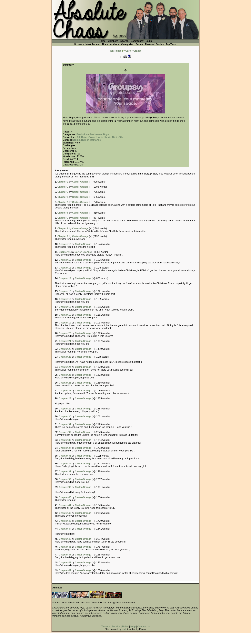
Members (113, 41)
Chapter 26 (65, 382)
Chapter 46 (65, 546)
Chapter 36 (65, 463)
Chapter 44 (65, 528)
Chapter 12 (65, 259)
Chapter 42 (65, 513)
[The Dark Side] (60, 597)
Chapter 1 (62, 181)
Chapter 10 (65, 244)
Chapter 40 (65, 497)
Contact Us (143, 626)
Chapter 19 (65, 322)
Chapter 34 (65, 448)
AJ (78, 137)
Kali (124, 629)
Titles (105, 44)
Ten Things (116, 50)
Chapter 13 (65, 267)
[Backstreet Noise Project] (97, 597)
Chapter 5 (62, 202)
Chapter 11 (65, 252)
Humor (85, 140)
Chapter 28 (65, 398)
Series (139, 44)
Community (137, 41)
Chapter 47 (65, 554)
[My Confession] (79, 597)
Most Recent (92, 44)
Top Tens (171, 44)
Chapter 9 (62, 236)
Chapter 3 (62, 192)
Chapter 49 (65, 570)
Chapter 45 (65, 539)
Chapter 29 (65, 408)
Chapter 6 (62, 212)
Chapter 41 (65, 505)
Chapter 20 (65, 333)
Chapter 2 (62, 186)
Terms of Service (110, 626)
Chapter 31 (65, 424)
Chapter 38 (65, 479)
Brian (84, 137)
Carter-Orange (133, 50)
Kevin (108, 137)
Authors (114, 44)
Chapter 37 (65, 471)
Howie (99, 137)
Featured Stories (154, 44)
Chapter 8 (62, 228)
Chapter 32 (65, 432)
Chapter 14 (65, 278)
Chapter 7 (62, 217)
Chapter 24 (65, 367)
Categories (127, 44)
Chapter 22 (65, 349)
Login (149, 41)
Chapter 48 (65, 562)
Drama (76, 140)
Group (91, 137)
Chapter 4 (62, 197)
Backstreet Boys (99, 134)
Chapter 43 (65, 521)
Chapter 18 (65, 314)
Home (102, 41)
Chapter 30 (65, 416)
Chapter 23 (65, 356)
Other (121, 137)
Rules (125, 626)
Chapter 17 (65, 307)
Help (133, 626)
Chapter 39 (65, 487)
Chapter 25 (65, 375)
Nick (114, 137)
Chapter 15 (65, 291)
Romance (95, 140)
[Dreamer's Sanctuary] (113, 597)
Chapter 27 (65, 390)
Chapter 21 (65, 341)
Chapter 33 (65, 440)
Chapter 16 (65, 299)
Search (124, 41)
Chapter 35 (65, 455)
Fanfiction (81, 134)
